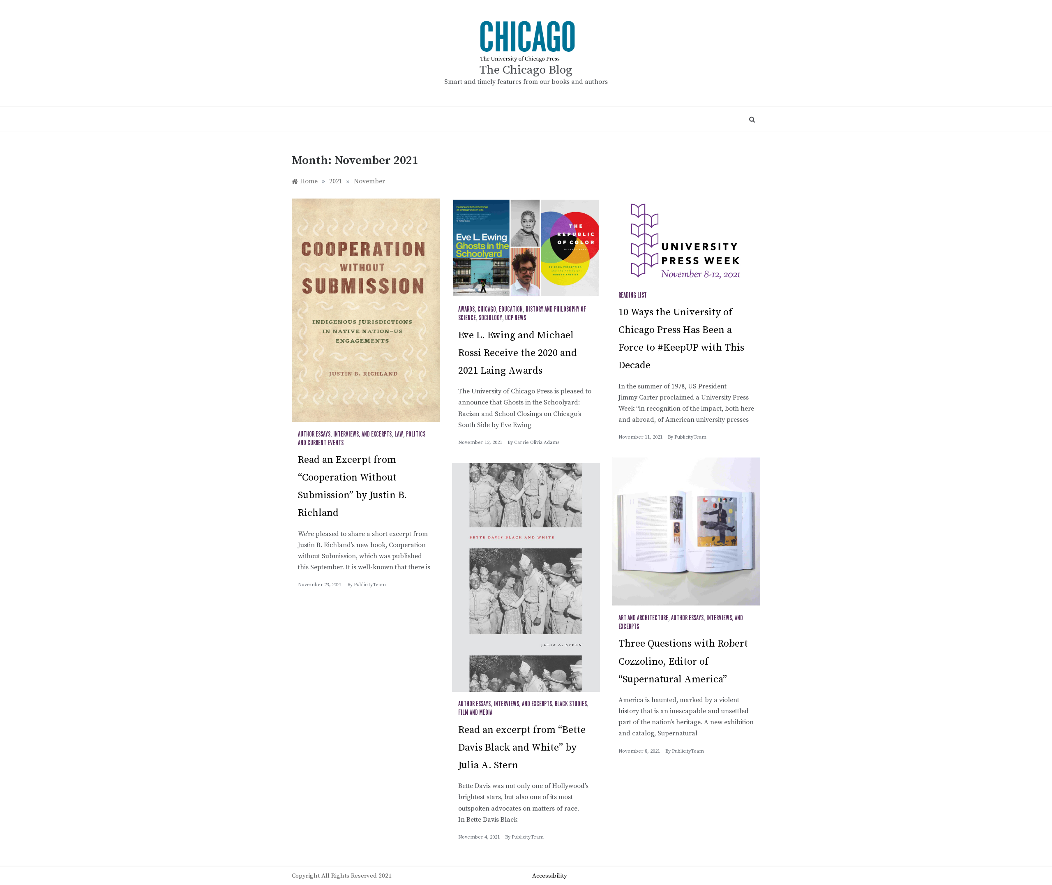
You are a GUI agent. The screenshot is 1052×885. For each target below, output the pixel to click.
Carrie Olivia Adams (536, 442)
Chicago (487, 309)
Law (398, 434)
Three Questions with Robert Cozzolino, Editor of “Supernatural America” (683, 661)
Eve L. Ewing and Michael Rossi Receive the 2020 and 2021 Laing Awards (517, 353)
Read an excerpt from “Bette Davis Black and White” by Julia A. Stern (522, 748)
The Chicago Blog (526, 70)
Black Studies (571, 704)
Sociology (490, 318)
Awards (466, 309)
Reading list (632, 295)
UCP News (515, 318)
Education (511, 309)
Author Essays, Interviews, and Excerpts (345, 434)
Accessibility (549, 876)
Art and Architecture (643, 618)
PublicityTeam (370, 585)
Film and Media (475, 712)
